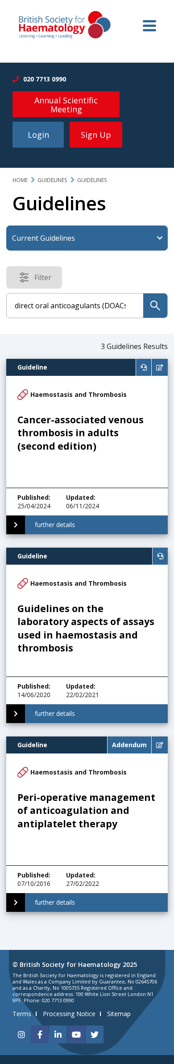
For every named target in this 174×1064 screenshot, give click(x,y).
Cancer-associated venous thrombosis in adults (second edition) (80, 432)
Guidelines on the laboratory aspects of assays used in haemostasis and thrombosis (85, 628)
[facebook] (40, 1034)
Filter (45, 279)
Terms (21, 1013)
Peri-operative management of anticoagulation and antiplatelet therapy (86, 810)
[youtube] (76, 1034)
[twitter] (95, 1034)
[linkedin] (58, 1034)
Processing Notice (69, 1013)
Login (38, 134)
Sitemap (119, 1013)
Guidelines (52, 180)
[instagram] (21, 1034)
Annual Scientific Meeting (66, 105)
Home (20, 180)
